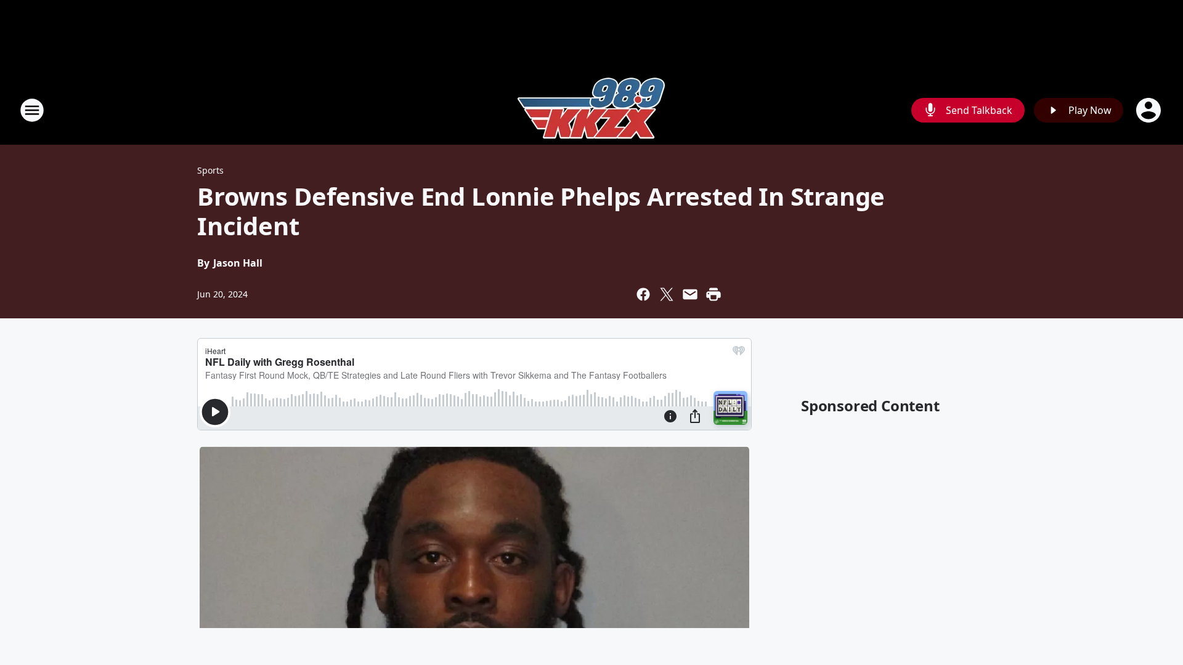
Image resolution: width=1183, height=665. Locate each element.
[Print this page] (713, 294)
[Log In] (1149, 110)
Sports (210, 170)
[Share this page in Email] (690, 294)
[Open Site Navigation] (32, 110)
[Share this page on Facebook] (643, 294)
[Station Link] (591, 110)
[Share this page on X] (666, 294)
